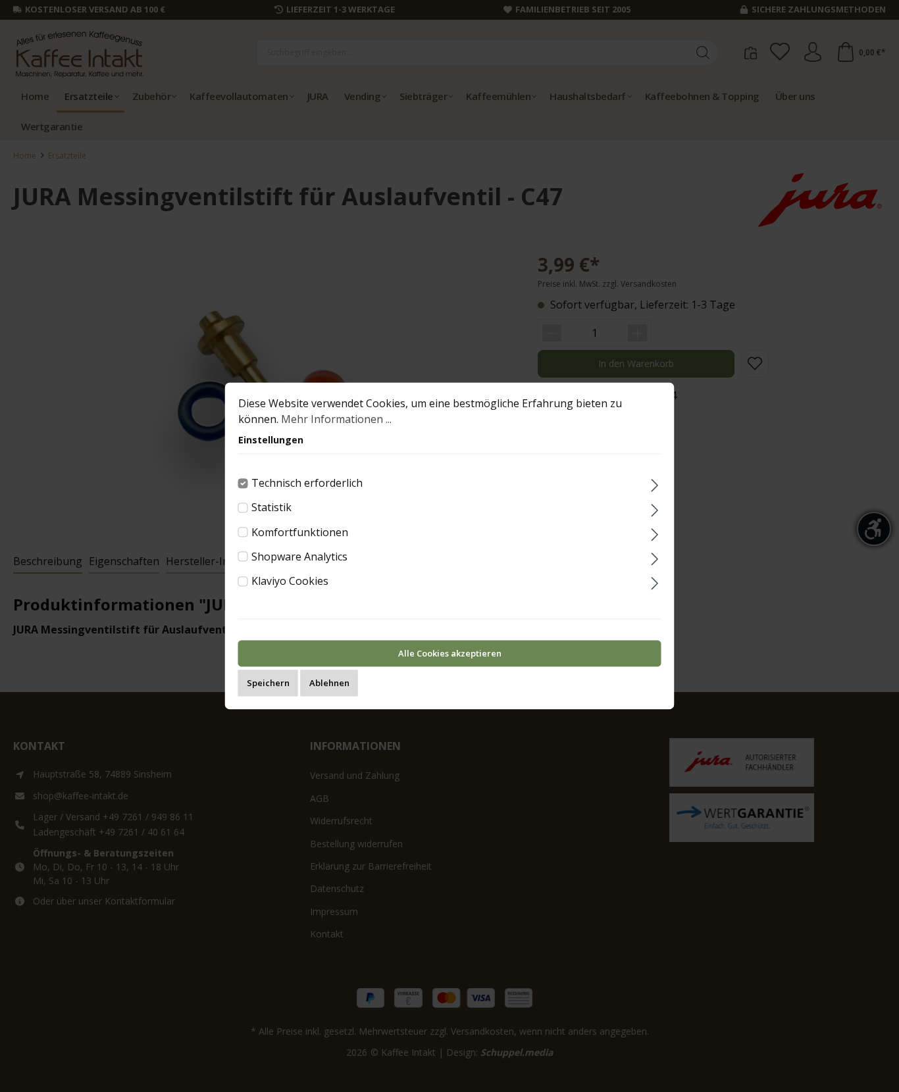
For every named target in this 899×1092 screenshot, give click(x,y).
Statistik (271, 508)
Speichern (268, 683)
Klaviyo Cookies (289, 581)
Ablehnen (329, 683)
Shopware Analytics (299, 556)
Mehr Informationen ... (336, 419)
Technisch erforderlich (307, 483)
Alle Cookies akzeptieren (449, 654)
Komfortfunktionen (299, 532)
